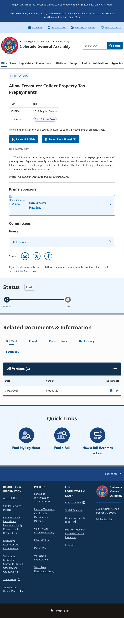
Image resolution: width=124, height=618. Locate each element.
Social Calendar (74, 510)
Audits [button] (86, 63)
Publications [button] (100, 63)
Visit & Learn (59, 27)
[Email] (25, 256)
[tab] (11, 341)
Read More (106, 4)
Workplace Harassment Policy (44, 569)
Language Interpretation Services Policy (42, 497)
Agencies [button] (117, 63)
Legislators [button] (26, 63)
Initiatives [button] (60, 63)
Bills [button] (4, 63)
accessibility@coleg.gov (22, 271)
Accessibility (10, 498)
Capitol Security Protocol (12, 507)
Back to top (111, 473)
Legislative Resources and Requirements (11, 544)
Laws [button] (13, 63)
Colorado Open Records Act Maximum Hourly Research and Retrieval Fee (12, 525)
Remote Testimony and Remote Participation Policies (44, 515)
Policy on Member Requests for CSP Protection (75, 533)
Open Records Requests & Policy (44, 530)
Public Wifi (40, 547)
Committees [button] (43, 63)
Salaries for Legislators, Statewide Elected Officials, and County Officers (13, 563)
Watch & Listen (113, 27)
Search (117, 45)
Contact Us (106, 519)
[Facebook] (48, 256)
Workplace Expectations (41, 557)
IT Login (69, 545)
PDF (117, 390)
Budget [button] (73, 63)
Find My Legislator (85, 27)
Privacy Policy (41, 540)
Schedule (37, 27)
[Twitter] (37, 256)
